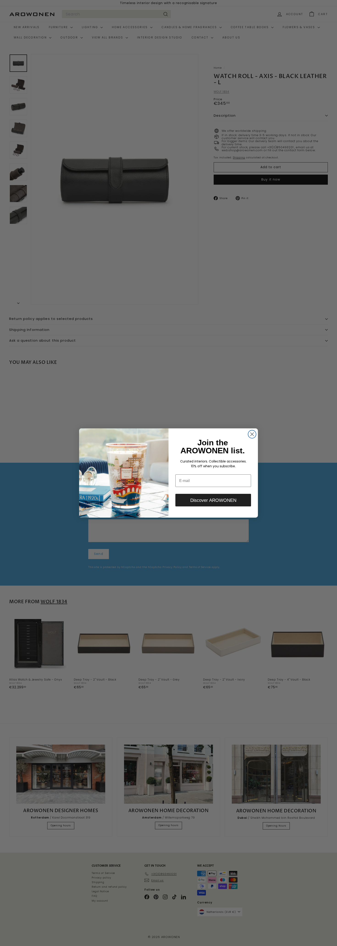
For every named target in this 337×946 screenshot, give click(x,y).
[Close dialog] (252, 434)
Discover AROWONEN (213, 500)
